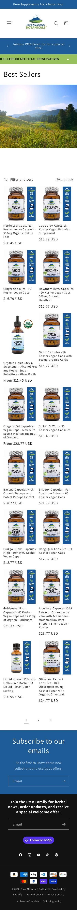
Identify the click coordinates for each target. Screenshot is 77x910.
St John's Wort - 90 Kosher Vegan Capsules (54, 428)
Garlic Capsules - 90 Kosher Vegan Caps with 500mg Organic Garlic (55, 355)
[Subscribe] (64, 781)
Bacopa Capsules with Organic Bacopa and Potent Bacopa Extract (18, 493)
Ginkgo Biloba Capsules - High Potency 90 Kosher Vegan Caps (20, 552)
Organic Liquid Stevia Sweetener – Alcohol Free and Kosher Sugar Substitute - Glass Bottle (20, 368)
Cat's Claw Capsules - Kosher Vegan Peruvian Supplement (54, 229)
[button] (9, 23)
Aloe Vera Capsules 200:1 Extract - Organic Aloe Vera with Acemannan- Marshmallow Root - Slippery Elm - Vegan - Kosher (55, 617)
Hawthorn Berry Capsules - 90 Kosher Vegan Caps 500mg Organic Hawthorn (56, 294)
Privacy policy (55, 894)
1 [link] (26, 720)
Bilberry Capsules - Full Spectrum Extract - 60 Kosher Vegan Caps (54, 493)
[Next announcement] (69, 46)
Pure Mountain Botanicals (36, 889)
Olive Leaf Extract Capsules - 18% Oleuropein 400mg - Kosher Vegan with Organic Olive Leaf (52, 686)
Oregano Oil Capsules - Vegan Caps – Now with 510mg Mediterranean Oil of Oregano (20, 431)
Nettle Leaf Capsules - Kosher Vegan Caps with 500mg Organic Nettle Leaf (19, 231)
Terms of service (29, 901)
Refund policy (34, 894)
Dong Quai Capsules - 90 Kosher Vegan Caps (55, 550)
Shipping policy (52, 901)
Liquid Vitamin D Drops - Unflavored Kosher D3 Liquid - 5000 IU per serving (20, 684)
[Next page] (51, 720)
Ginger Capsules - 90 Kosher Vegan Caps (17, 290)
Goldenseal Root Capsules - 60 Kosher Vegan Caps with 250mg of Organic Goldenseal (19, 613)
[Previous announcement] (7, 46)
